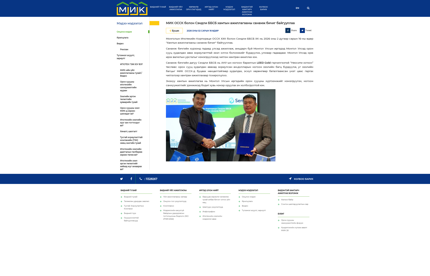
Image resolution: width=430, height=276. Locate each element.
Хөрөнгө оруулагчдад (193, 8)
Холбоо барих (263, 8)
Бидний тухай (158, 7)
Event (281, 214)
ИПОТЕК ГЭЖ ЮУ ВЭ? (131, 64)
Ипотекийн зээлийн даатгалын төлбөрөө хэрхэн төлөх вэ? (131, 152)
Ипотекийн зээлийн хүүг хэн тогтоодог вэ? (130, 122)
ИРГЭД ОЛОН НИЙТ (211, 8)
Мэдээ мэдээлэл (229, 8)
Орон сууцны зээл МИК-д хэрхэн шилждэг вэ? (130, 111)
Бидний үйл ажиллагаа (176, 8)
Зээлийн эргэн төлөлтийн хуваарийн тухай (128, 99)
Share (293, 30)
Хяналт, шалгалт (128, 131)
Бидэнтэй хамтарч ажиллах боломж (247, 11)
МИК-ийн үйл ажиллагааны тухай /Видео (131, 73)
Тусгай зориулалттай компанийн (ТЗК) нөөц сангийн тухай (131, 140)
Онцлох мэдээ (124, 31)
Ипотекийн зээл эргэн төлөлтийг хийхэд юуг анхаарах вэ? (131, 164)
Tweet (308, 30)
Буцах (175, 30)
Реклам (124, 49)
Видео (120, 43)
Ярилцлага (122, 37)
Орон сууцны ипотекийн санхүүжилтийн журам (128, 86)
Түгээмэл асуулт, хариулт (126, 56)
